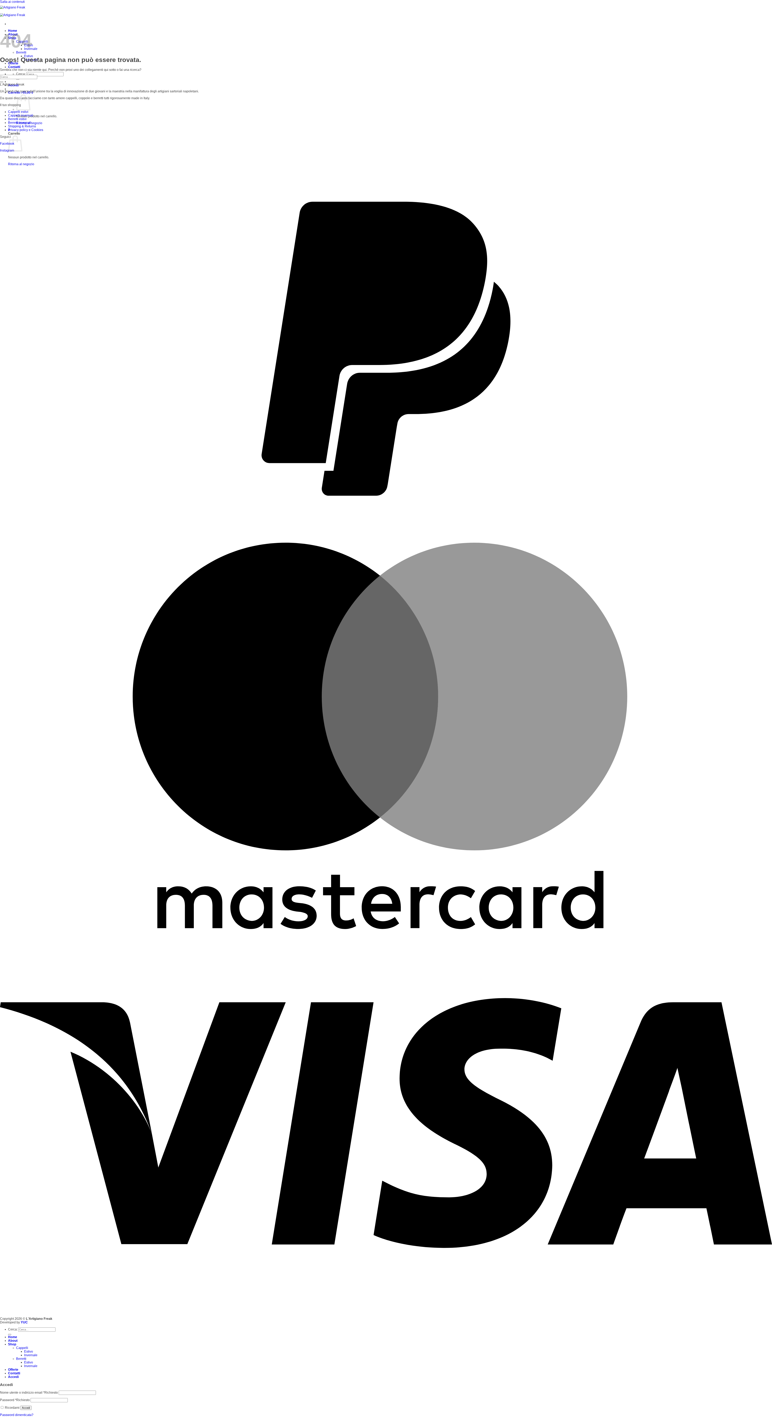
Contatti (14, 67)
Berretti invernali (19, 122)
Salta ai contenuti (12, 1)
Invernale (30, 1355)
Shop (12, 1344)
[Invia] (17, 79)
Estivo (28, 1351)
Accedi (26, 1407)
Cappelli (22, 1348)
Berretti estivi (17, 119)
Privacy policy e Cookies (25, 130)
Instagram (7, 150)
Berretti (21, 52)
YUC (24, 1322)
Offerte (13, 1369)
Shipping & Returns (22, 126)
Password (15, 1400)
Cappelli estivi (18, 111)
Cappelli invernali (20, 115)
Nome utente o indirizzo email (29, 1392)
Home (12, 1337)
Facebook (7, 143)
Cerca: (21, 74)
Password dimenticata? (16, 1415)
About (12, 1340)
